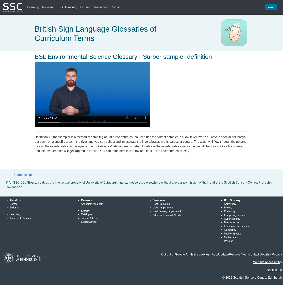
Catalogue (86, 214)
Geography (230, 229)
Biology (228, 207)
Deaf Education (161, 203)
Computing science (234, 215)
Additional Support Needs (167, 215)
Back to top (274, 270)
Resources (100, 7)
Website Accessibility (267, 262)
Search (270, 7)
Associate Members (92, 203)
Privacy (277, 254)
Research (48, 7)
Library (85, 7)
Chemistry (229, 211)
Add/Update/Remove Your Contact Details (240, 254)
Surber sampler (23, 174)
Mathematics (231, 237)
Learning (33, 7)
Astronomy (230, 203)
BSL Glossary (68, 7)
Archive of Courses (20, 218)
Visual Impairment (163, 207)
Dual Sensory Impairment (167, 211)
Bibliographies (89, 221)
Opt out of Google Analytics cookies (185, 254)
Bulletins (14, 207)
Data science (231, 222)
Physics (228, 240)
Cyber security (232, 218)
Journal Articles (89, 218)
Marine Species (232, 233)
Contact (116, 7)
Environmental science (237, 226)
